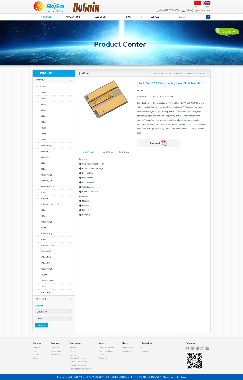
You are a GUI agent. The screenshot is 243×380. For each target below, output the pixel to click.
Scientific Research (78, 365)
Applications (75, 343)
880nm (43, 169)
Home (168, 73)
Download (155, 143)
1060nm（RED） (48, 281)
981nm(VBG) (46, 269)
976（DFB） (46, 292)
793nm (43, 134)
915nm (43, 192)
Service (102, 343)
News (125, 343)
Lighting (73, 354)
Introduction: (143, 103)
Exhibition (126, 351)
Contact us (146, 343)
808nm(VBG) (46, 145)
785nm (43, 128)
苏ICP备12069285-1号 (121, 377)
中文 (197, 6)
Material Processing (78, 362)
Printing (73, 351)
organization (38, 358)
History (36, 351)
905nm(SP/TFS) (48, 187)
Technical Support (106, 351)
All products (41, 299)
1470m (43, 286)
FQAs (101, 354)
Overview (40, 80)
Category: (141, 96)
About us (37, 343)
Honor (35, 354)
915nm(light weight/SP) (50, 204)
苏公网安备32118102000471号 (147, 377)
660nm (43, 116)
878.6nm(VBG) (47, 181)
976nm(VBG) (46, 251)
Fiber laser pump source (80, 369)
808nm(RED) (46, 151)
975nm (43, 228)
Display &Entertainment (80, 358)
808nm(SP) (45, 157)
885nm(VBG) (46, 175)
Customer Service (106, 347)
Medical (73, 347)
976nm (43, 239)
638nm (43, 110)
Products (178, 73)
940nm (43, 210)
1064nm (44, 275)
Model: (140, 90)
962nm (43, 216)
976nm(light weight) (49, 245)
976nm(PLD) (46, 257)
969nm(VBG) (46, 222)
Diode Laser (191, 73)
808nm (43, 140)
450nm (43, 98)
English (207, 6)
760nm (43, 122)
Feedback (145, 351)
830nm (43, 163)
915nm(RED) (46, 198)
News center (127, 347)
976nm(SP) (45, 263)
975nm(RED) (46, 234)
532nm (43, 104)
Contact (144, 347)
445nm (43, 93)
